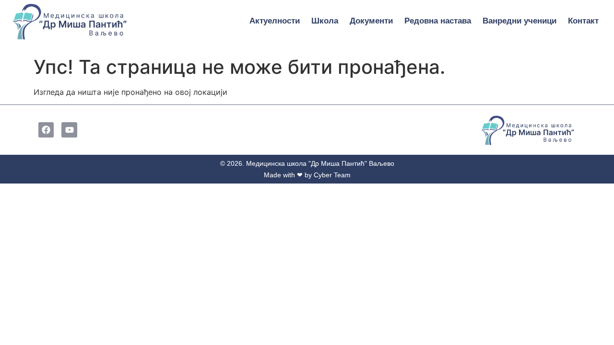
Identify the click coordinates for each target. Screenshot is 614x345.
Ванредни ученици (519, 20)
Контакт (583, 20)
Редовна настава (437, 20)
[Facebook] (46, 130)
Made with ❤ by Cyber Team (307, 175)
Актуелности (274, 20)
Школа (324, 20)
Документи (371, 20)
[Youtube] (69, 130)
